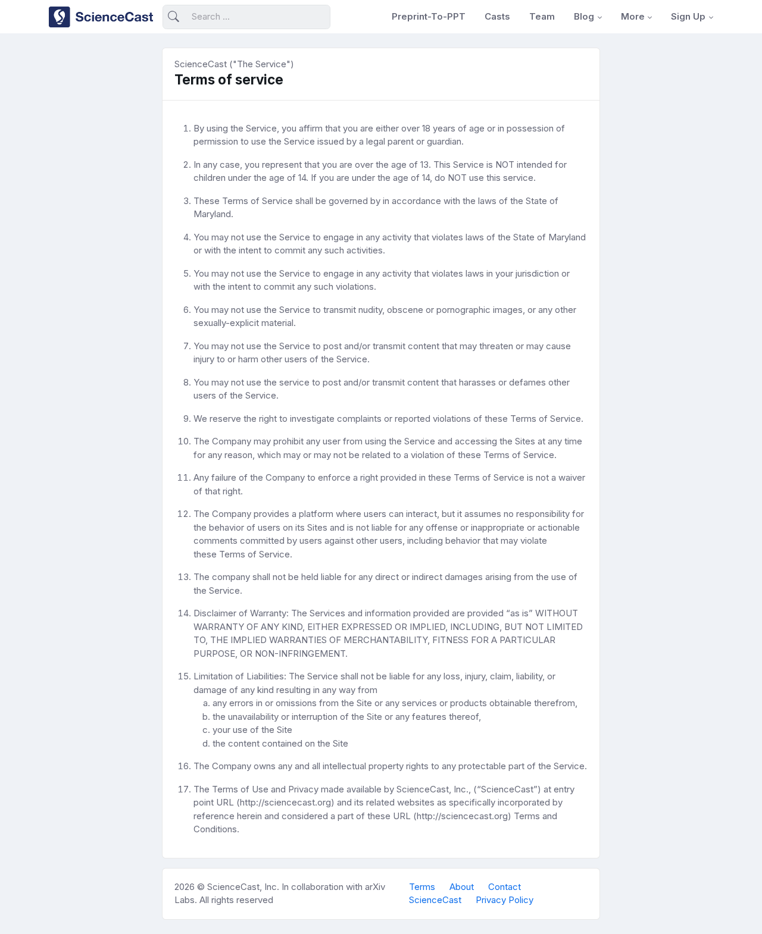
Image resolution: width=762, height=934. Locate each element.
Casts (497, 16)
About (461, 886)
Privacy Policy (504, 899)
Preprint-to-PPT (429, 16)
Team (542, 16)
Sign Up (688, 16)
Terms (422, 886)
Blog (584, 16)
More (633, 16)
